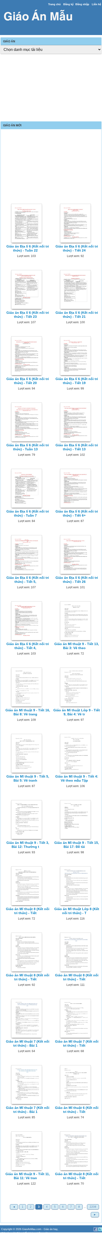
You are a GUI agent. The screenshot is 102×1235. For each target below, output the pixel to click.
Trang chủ (54, 4)
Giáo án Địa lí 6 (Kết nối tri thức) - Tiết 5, (27, 580)
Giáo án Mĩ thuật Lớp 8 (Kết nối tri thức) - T (76, 911)
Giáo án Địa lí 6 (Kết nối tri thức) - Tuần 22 (27, 248)
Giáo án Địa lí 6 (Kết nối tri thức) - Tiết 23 (27, 315)
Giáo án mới (8, 1233)
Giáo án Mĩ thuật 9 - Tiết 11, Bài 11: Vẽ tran (27, 1176)
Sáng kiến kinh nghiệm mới (32, 1233)
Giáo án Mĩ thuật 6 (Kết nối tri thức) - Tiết (76, 1110)
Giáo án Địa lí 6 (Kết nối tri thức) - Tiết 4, (27, 646)
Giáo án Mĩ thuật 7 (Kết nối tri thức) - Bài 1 (27, 1043)
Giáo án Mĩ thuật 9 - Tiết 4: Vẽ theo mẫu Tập (76, 778)
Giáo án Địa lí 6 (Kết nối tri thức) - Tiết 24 (77, 248)
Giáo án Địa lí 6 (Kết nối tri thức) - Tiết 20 (27, 381)
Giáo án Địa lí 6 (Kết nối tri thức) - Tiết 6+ (77, 513)
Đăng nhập (82, 4)
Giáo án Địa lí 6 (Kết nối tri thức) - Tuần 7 (27, 513)
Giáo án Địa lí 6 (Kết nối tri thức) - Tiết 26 (77, 580)
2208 (93, 1206)
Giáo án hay (50, 1229)
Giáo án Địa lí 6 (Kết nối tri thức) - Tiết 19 (77, 381)
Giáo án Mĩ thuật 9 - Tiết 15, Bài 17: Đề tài (76, 845)
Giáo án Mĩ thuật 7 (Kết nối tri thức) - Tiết (76, 1043)
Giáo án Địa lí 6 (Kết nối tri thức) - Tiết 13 (77, 447)
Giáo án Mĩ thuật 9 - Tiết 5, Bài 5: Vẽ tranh (27, 778)
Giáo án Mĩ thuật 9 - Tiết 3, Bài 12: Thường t (27, 845)
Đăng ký (68, 4)
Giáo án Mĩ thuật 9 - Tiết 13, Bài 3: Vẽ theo (76, 646)
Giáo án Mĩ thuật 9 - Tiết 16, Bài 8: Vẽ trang (27, 712)
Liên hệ (96, 4)
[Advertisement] (51, 88)
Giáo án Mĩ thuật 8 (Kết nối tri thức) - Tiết (27, 911)
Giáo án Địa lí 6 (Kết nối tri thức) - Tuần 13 (27, 447)
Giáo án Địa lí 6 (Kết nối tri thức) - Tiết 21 (77, 315)
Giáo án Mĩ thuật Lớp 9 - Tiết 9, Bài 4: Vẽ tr (76, 712)
